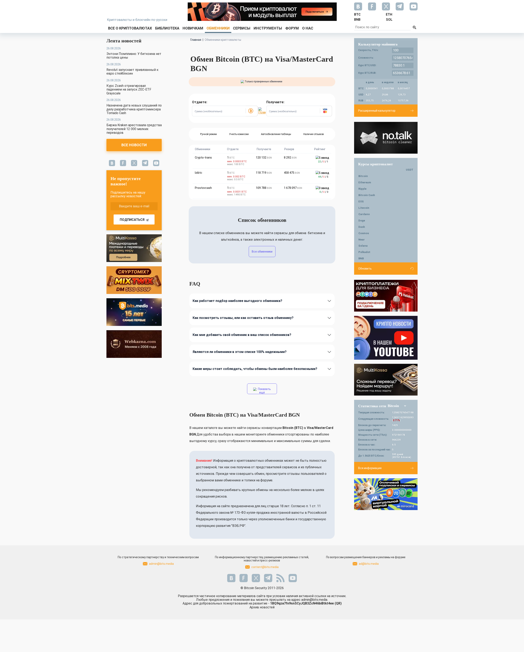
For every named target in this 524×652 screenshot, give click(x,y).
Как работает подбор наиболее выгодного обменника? (237, 301)
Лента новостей (123, 40)
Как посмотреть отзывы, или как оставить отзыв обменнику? (243, 318)
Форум (292, 28)
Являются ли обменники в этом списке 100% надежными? (240, 352)
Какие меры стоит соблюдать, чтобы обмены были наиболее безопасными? (255, 369)
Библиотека (167, 28)
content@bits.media (265, 567)
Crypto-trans (203, 157)
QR (338, 603)
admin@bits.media (161, 563)
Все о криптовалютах (130, 28)
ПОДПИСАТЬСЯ (132, 220)
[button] (251, 111)
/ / (323, 161)
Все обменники (262, 251)
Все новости (134, 145)
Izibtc (198, 172)
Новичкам (193, 28)
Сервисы (241, 28)
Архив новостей (262, 607)
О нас (307, 28)
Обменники (218, 28)
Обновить (365, 268)
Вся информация (370, 468)
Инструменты (268, 28)
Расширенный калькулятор (376, 110)
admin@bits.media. (314, 600)
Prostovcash (203, 187)
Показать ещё (264, 390)
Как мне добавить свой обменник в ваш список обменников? (242, 335)
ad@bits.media (369, 563)
